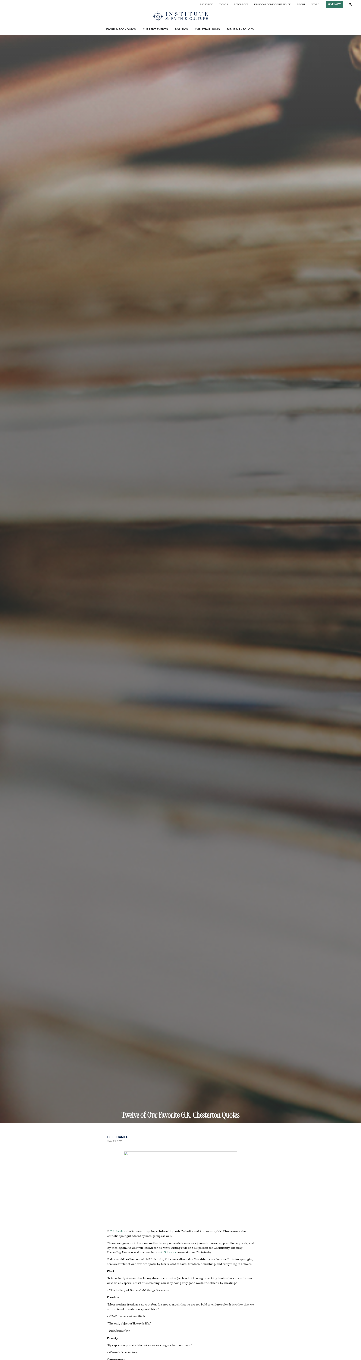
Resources (241, 4)
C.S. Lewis (116, 1231)
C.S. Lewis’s (168, 1252)
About (301, 4)
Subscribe (206, 4)
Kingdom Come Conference (272, 4)
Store (315, 4)
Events (223, 4)
